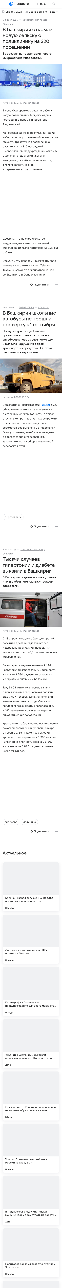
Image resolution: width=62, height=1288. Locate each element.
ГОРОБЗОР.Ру (26, 307)
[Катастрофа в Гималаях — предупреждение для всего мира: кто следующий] (31, 991)
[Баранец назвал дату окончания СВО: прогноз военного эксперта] (31, 886)
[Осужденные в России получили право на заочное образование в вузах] (31, 1096)
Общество (8, 24)
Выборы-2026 (14, 11)
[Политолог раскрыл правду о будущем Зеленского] (31, 1252)
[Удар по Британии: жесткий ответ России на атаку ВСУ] (31, 1148)
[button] (31, 81)
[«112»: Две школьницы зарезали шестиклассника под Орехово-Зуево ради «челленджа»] (31, 1043)
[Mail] (11, 4)
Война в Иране (38, 11)
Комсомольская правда (34, 19)
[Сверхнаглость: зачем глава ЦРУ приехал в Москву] (31, 939)
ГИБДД (45, 404)
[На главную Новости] (21, 4)
